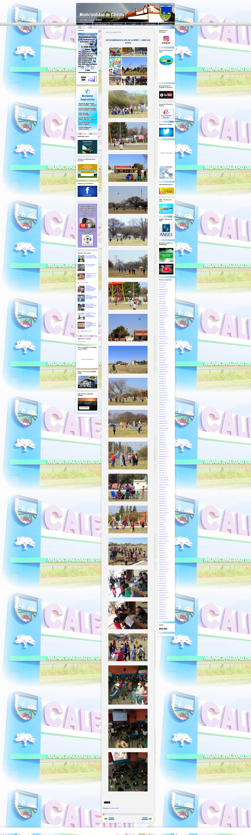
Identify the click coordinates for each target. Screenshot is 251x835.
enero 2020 (161, 390)
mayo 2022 (161, 324)
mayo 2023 (161, 296)
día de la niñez (114, 808)
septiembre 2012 (163, 597)
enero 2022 (161, 334)
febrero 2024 (162, 284)
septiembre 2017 (163, 456)
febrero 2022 (162, 331)
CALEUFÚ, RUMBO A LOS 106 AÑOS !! (90, 265)
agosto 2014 (162, 543)
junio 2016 (161, 491)
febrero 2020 (162, 388)
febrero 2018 (162, 444)
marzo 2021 (161, 357)
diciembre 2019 (162, 392)
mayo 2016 (161, 494)
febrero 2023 (162, 303)
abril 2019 (161, 411)
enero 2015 (161, 531)
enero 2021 (161, 362)
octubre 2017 (162, 454)
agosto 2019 (162, 402)
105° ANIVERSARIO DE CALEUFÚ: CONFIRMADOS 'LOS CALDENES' (91, 275)
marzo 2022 (161, 329)
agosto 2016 (162, 486)
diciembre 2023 (162, 289)
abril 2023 (161, 298)
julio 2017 (161, 461)
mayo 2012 (161, 606)
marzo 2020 (161, 385)
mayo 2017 (161, 465)
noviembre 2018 (162, 423)
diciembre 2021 (162, 336)
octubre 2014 (162, 538)
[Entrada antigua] (147, 820)
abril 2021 (161, 355)
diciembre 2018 (162, 421)
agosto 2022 (162, 317)
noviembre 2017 (162, 451)
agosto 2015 (162, 515)
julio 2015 (161, 517)
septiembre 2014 (163, 541)
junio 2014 (161, 548)
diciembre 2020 (162, 364)
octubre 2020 (162, 369)
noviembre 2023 (162, 291)
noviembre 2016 (162, 479)
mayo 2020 (161, 381)
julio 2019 (161, 404)
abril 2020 (161, 383)
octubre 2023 (162, 294)
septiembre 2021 (163, 343)
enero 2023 (161, 305)
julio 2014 (161, 545)
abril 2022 (161, 327)
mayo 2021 (161, 352)
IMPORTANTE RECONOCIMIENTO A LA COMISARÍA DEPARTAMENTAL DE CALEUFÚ (91, 324)
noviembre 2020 (162, 367)
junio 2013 (161, 576)
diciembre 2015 (162, 505)
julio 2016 (161, 489)
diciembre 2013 (162, 562)
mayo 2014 (161, 550)
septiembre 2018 (163, 428)
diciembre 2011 (162, 618)
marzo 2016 (161, 498)
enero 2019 (161, 418)
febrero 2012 (162, 613)
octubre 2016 (162, 482)
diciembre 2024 (162, 282)
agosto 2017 (162, 458)
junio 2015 (161, 519)
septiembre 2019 (163, 400)
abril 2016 (161, 496)
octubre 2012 (162, 595)
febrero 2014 (162, 557)
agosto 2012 (162, 599)
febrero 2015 (162, 529)
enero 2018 (161, 447)
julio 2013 (161, 573)
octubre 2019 (162, 397)
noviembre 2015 (162, 508)
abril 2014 (161, 552)
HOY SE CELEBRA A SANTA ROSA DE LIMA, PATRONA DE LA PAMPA (91, 256)
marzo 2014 (161, 555)
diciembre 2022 (162, 308)
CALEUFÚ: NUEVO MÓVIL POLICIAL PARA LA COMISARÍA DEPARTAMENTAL (91, 306)
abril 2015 (161, 524)
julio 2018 (161, 432)
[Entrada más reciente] (109, 820)
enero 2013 (161, 588)
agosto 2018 (162, 430)
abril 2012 (161, 609)
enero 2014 (161, 559)
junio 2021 (161, 350)
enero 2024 (161, 287)
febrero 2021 (162, 360)
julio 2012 (161, 602)
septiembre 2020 (163, 371)
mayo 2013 (161, 578)
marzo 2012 (161, 611)
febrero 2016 (162, 501)
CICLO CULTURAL (84, 282)
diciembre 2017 (162, 449)
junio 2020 (161, 378)
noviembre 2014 (162, 536)
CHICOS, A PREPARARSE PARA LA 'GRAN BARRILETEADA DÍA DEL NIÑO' (91, 297)
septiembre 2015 (163, 512)
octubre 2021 (162, 341)
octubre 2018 (162, 425)
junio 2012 (161, 604)
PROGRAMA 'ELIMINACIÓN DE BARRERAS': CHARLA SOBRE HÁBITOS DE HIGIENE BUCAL (91, 288)
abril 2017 (161, 468)
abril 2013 (161, 581)
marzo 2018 (161, 442)
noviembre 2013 (162, 564)
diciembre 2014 (162, 534)
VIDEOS (134, 24)
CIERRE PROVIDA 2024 (85, 331)
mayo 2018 (161, 437)
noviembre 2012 (162, 592)
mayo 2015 (161, 522)
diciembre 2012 (162, 590)
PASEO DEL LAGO (117, 24)
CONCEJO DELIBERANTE (101, 24)
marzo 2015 (161, 526)
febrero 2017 (162, 472)
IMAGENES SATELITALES (167, 24)
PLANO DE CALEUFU (150, 24)
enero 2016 (161, 503)
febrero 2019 (162, 416)
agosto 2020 (162, 374)
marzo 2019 (161, 414)
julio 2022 (161, 320)
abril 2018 (161, 439)
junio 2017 (161, 463)
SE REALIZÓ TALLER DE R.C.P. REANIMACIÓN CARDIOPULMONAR (91, 315)
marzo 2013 (161, 583)
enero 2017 (161, 475)
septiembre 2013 (163, 569)
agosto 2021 (162, 345)
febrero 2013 (162, 585)
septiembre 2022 (163, 315)
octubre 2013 (162, 566)
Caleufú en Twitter (82, 341)
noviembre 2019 (162, 395)
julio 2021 (161, 348)
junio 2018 (161, 435)
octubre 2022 (162, 313)
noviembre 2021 (162, 338)
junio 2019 (161, 407)
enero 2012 (161, 616)
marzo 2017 (161, 470)
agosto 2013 (162, 571)
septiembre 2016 (163, 484)
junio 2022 (161, 322)
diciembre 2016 (162, 477)
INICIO (84, 24)
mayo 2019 (161, 409)
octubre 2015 (162, 510)
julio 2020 (161, 376)
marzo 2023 (161, 301)
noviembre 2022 (162, 310)
